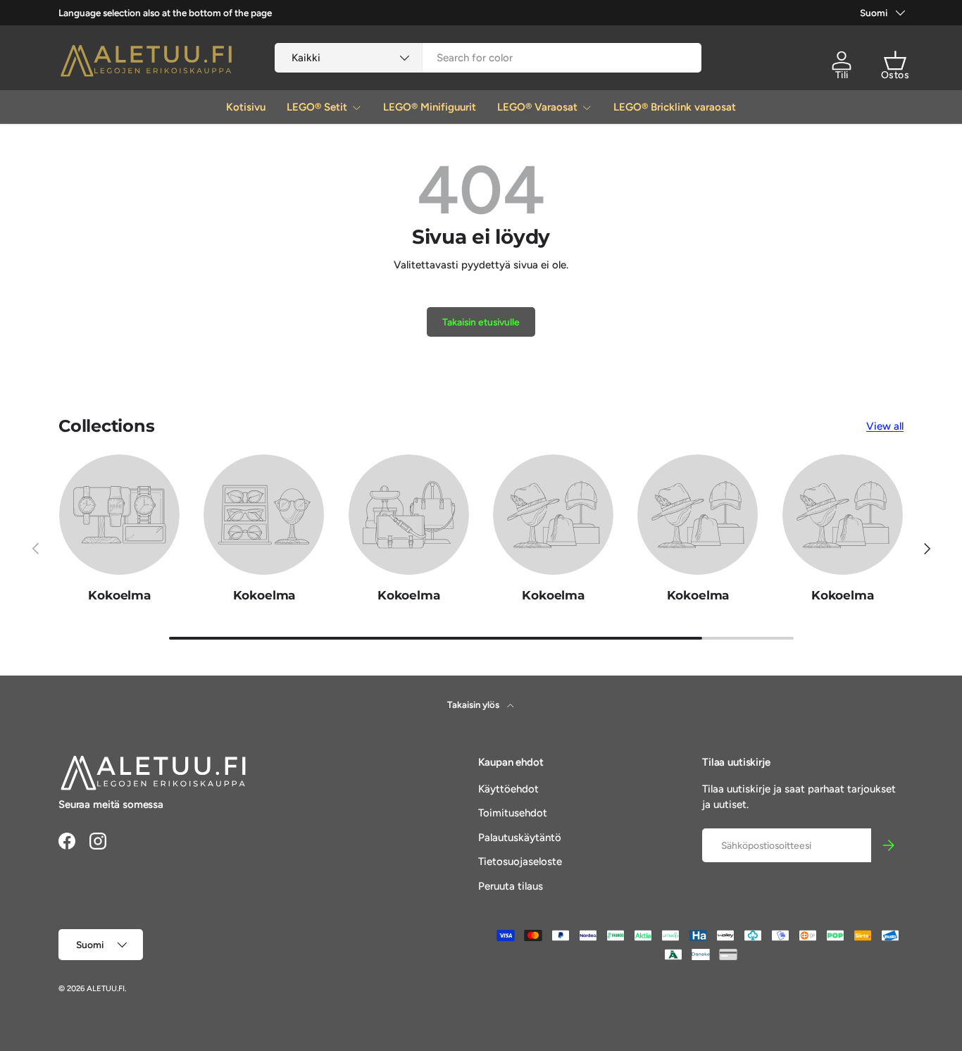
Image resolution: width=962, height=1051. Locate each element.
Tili (842, 75)
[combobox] (488, 58)
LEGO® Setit (317, 107)
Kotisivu (246, 107)
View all (885, 426)
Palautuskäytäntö (519, 837)
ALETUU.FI (106, 988)
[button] (895, 60)
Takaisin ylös (474, 704)
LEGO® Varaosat (537, 107)
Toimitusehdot (512, 813)
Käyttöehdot (508, 789)
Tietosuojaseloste (520, 861)
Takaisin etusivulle (481, 322)
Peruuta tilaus (510, 886)
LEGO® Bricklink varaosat (674, 107)
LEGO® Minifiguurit (429, 107)
